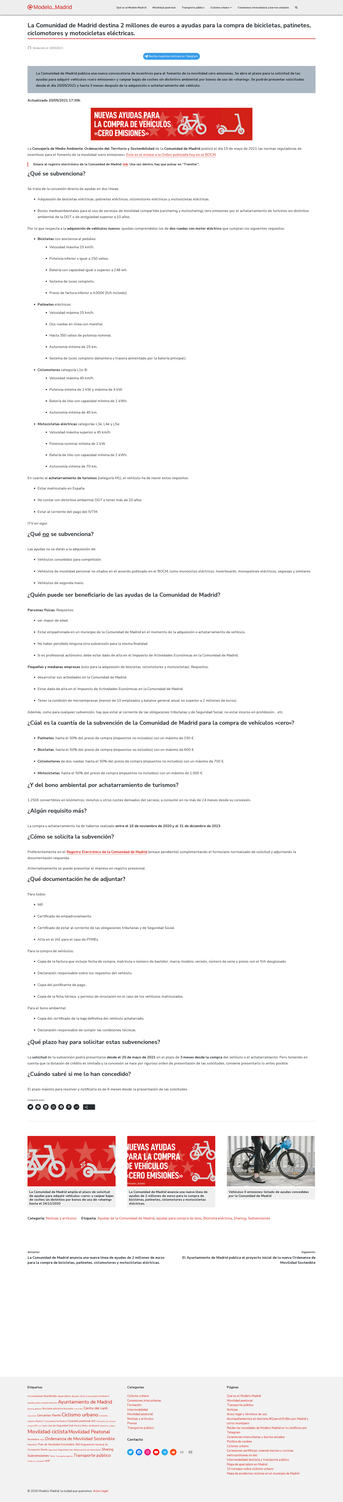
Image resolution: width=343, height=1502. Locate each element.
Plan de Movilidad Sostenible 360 (59, 1444)
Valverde (40, 1461)
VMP (47, 1461)
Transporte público (193, 7)
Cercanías (32, 1415)
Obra (42, 1439)
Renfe (44, 1449)
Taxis (52, 1455)
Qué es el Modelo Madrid (131, 7)
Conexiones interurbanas (144, 1401)
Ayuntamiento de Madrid (85, 1402)
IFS (36, 1425)
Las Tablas (43, 1425)
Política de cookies (239, 1441)
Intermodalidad (137, 1410)
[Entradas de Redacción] (30, 48)
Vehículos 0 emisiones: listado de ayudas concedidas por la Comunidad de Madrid (269, 1194)
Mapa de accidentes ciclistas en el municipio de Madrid (263, 1473)
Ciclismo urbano (219, 7)
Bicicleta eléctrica (217, 1218)
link (125, 164)
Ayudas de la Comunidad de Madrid (126, 1218)
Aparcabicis (64, 1396)
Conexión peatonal (79, 1421)
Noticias (232, 1410)
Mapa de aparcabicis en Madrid (247, 1464)
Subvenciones (259, 1218)
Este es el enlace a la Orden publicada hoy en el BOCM (171, 154)
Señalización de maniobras (87, 1449)
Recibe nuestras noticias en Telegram (173, 56)
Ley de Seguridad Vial (60, 1425)
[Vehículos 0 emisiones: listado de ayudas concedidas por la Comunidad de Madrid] (271, 1185)
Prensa (132, 1423)
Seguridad (52, 1450)
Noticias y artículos (61, 1218)
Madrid (77, 1425)
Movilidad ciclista (48, 1431)
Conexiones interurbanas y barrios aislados (263, 7)
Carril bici (78, 1408)
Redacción (39, 48)
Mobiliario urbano (107, 1425)
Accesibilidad (35, 1396)
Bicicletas (69, 1408)
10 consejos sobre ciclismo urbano (250, 1469)
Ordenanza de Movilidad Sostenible (80, 1439)
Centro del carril (96, 1408)
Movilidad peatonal (164, 7)
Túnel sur (32, 1461)
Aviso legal (100, 1491)
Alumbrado (50, 1396)
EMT (93, 1421)
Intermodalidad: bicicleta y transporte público (258, 1460)
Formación (134, 1405)
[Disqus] (172, 1310)
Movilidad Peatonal (89, 1431)
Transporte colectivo (64, 1456)
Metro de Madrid (90, 1425)
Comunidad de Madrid (55, 1421)
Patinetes (32, 1444)
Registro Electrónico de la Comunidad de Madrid (106, 851)
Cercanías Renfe (49, 1415)
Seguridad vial (65, 1449)
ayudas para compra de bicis (179, 1218)
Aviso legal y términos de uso (247, 1414)
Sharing (240, 1218)
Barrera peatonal (35, 1408)
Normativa (33, 1439)
